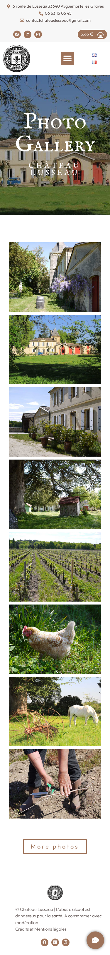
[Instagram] (38, 34)
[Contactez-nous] (95, 940)
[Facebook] (17, 34)
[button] (67, 58)
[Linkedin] (27, 34)
